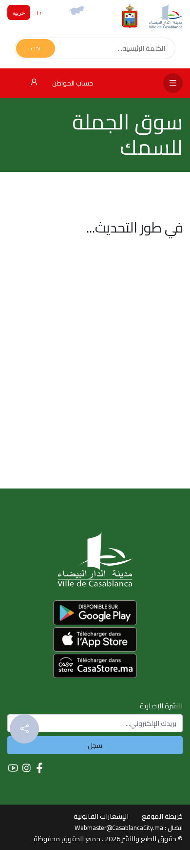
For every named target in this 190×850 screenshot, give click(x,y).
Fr (39, 12)
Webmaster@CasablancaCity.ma (119, 827)
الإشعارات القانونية (101, 816)
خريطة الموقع (162, 816)
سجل (95, 745)
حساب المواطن (72, 83)
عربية (18, 12)
